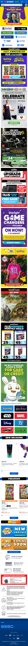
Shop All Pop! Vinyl (14, 551)
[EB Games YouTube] (11, 626)
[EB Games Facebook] (2, 626)
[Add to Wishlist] (16, 444)
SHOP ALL (14, 473)
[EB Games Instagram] (5, 626)
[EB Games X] (8, 626)
